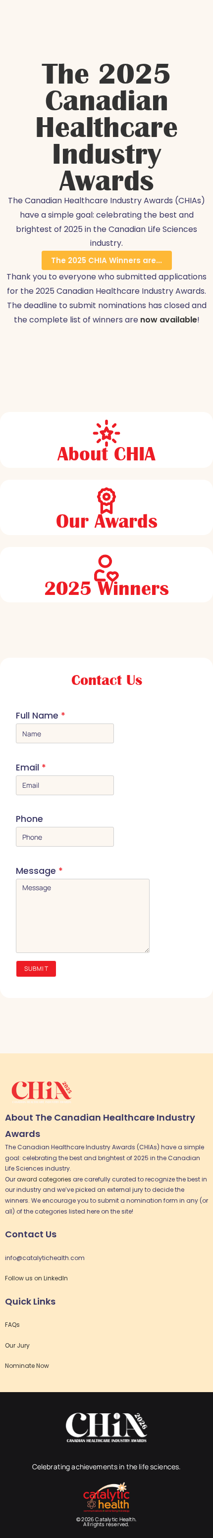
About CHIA (106, 454)
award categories (44, 1179)
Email (31, 767)
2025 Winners (106, 588)
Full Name (40, 716)
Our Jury (17, 1345)
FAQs (12, 1324)
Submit (36, 968)
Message (39, 871)
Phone (29, 819)
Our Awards (107, 521)
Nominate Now (27, 1365)
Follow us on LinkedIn (36, 1278)
